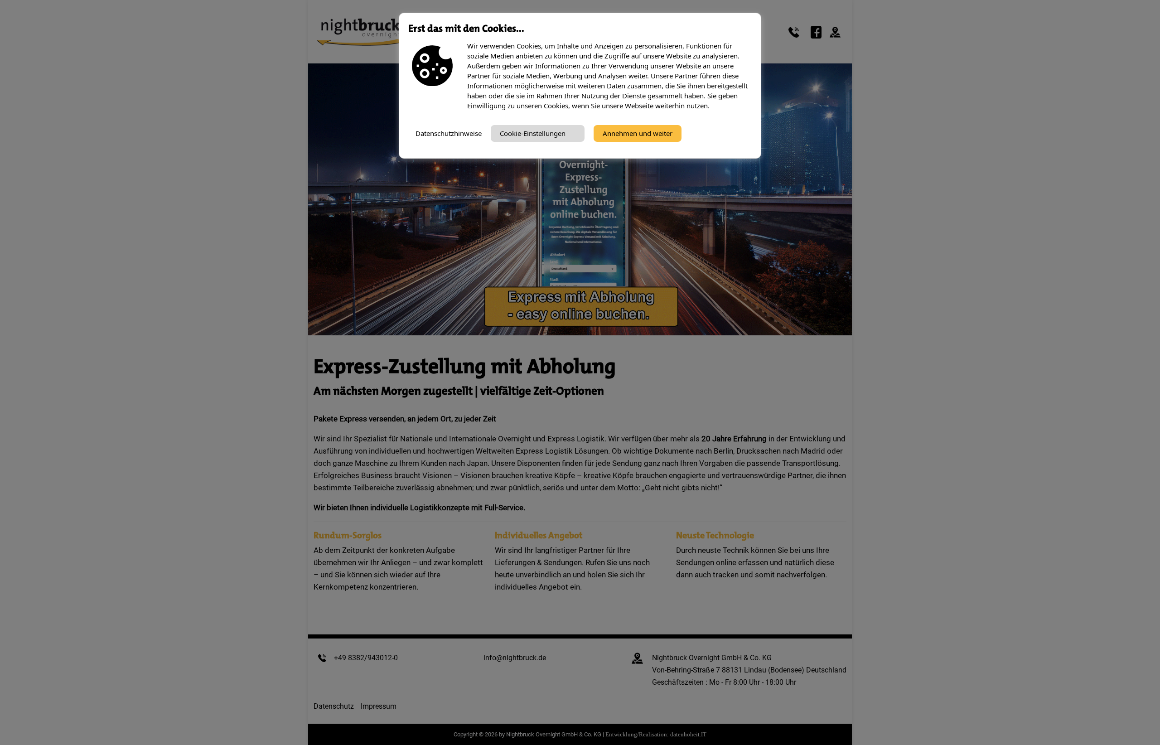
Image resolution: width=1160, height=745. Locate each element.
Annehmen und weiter (637, 133)
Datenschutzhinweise (449, 133)
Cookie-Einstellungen (533, 133)
